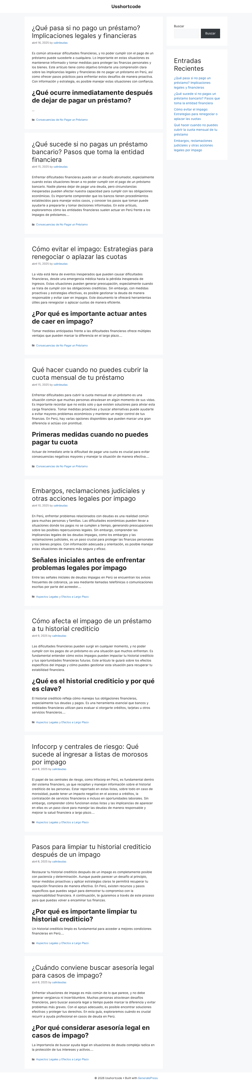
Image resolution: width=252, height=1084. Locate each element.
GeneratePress (148, 1078)
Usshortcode (126, 6)
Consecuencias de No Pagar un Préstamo (62, 119)
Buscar (179, 26)
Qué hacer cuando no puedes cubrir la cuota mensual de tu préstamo (90, 373)
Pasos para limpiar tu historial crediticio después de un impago (91, 850)
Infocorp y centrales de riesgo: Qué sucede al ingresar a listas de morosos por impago (90, 754)
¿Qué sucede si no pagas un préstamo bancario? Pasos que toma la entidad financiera (90, 151)
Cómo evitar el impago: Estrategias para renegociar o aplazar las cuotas (92, 252)
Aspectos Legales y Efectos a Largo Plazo (62, 596)
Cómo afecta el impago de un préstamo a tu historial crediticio (91, 624)
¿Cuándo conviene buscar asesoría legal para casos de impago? (93, 971)
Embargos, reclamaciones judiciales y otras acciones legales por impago (88, 494)
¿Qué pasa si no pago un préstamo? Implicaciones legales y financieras (86, 31)
